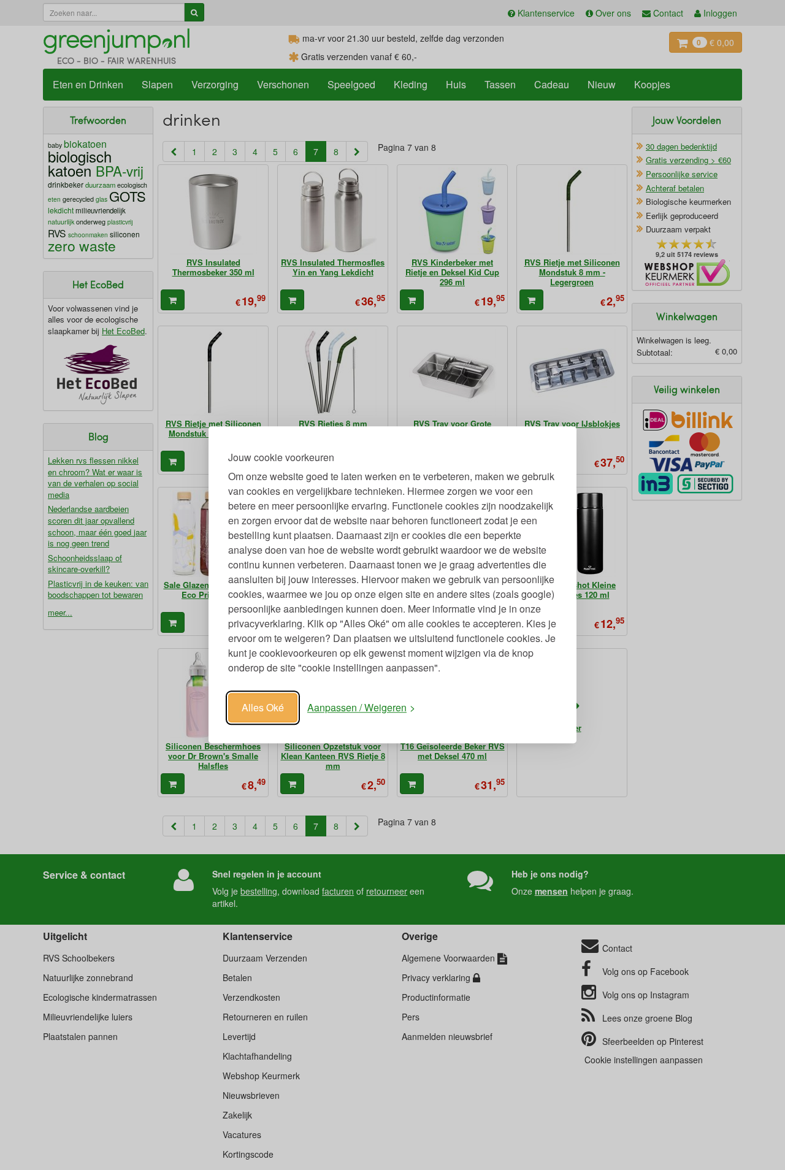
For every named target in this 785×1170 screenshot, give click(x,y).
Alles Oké (263, 707)
